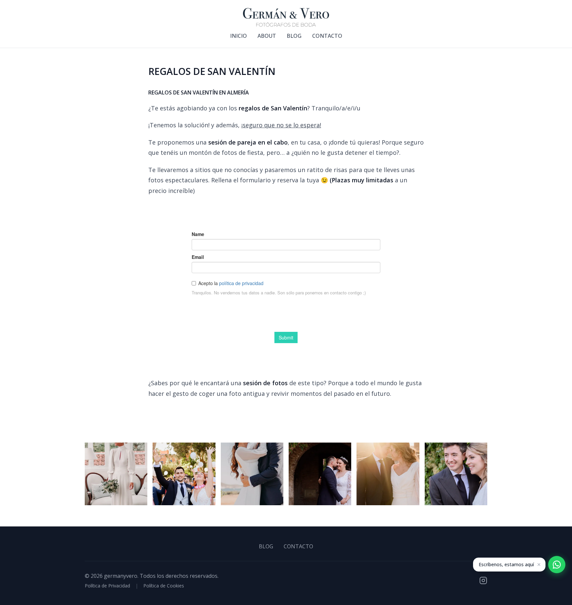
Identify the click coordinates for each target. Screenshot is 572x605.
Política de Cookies (163, 585)
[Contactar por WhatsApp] (556, 564)
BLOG (294, 35)
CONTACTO (327, 35)
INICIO (238, 35)
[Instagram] (483, 580)
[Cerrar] (539, 564)
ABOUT (267, 35)
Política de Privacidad (107, 585)
